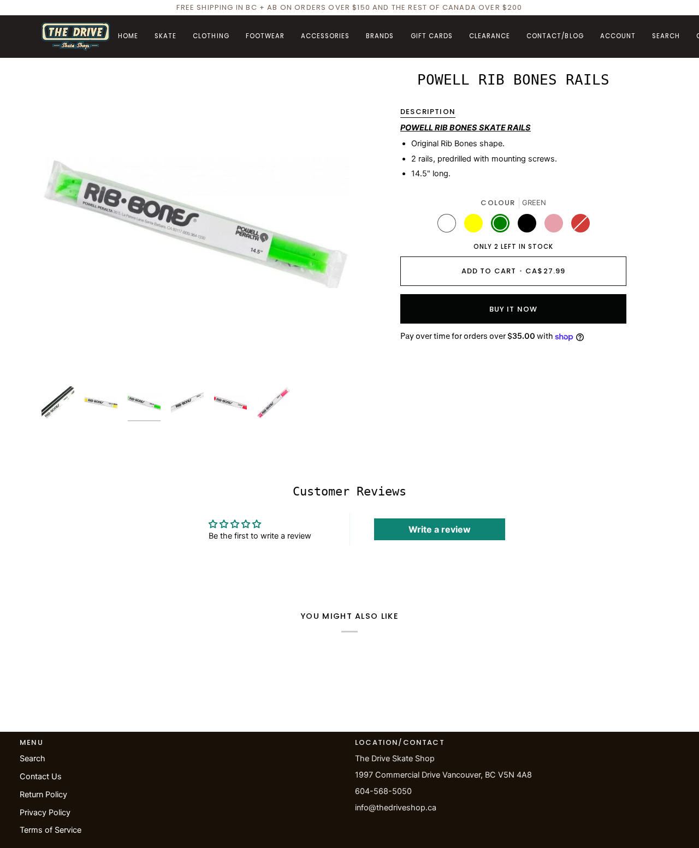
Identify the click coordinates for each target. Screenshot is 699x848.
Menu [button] (31, 742)
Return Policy (43, 794)
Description (427, 111)
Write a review (439, 529)
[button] (165, 36)
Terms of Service (50, 830)
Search (32, 758)
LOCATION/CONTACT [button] (400, 742)
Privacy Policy (45, 812)
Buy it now (513, 309)
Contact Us (41, 776)
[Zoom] (196, 224)
